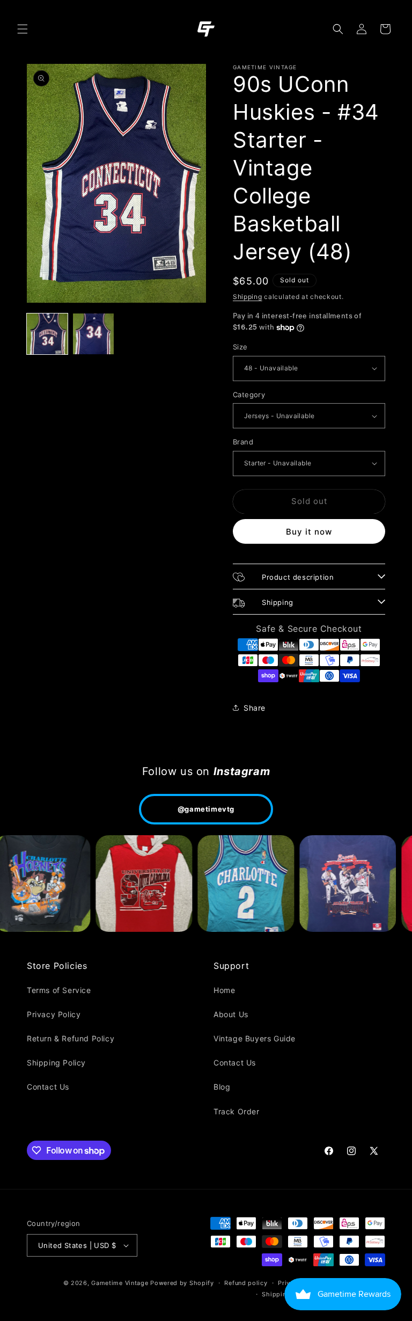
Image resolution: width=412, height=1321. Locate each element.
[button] (22, 29)
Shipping (247, 297)
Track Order (237, 1111)
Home (224, 990)
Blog (222, 1086)
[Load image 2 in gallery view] (93, 333)
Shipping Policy (56, 1062)
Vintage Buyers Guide (255, 1038)
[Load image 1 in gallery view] (47, 333)
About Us (231, 1014)
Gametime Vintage (119, 1283)
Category (249, 394)
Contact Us (48, 1086)
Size (240, 346)
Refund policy (245, 1283)
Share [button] (255, 707)
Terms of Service (59, 990)
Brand (243, 441)
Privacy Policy (53, 1014)
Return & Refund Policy (70, 1038)
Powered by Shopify (182, 1283)
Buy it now (309, 532)
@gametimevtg (206, 809)
